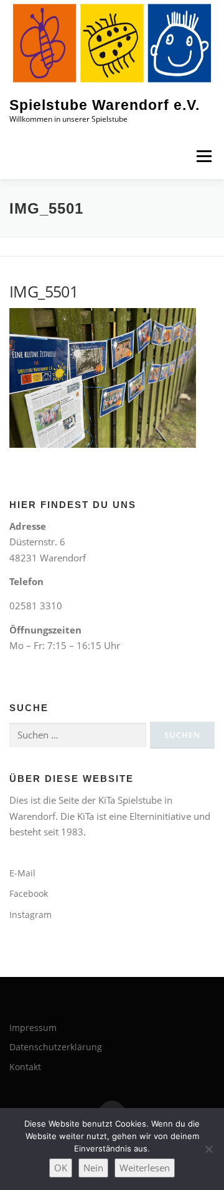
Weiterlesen (144, 1167)
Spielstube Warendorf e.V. (104, 106)
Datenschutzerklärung (55, 1047)
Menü (204, 156)
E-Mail (22, 873)
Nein (93, 1167)
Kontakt (25, 1067)
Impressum (33, 1027)
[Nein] (208, 1149)
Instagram (30, 914)
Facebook (28, 893)
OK (60, 1167)
